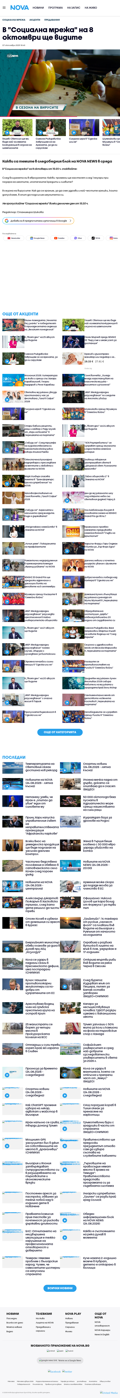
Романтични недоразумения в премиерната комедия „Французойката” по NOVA (40, 563)
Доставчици (81, 1381)
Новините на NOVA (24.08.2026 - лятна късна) (39, 783)
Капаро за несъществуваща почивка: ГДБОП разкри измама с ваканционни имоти (99, 1010)
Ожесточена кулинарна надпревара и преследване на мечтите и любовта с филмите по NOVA (40, 464)
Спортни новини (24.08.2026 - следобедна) (37, 1092)
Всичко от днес (14, 1322)
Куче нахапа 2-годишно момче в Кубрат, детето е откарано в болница (99, 1262)
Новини (38, 7)
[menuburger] (4, 7)
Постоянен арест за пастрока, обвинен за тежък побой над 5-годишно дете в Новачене (41, 1200)
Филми (68, 1331)
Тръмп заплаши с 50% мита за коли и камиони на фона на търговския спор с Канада (100, 1029)
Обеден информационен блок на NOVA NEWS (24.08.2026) (98, 1218)
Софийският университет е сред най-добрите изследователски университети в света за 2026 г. (100, 1052)
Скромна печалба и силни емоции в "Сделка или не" (38, 663)
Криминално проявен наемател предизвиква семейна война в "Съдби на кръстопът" (99, 531)
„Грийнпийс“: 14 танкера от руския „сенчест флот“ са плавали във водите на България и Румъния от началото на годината (100, 926)
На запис (73, 7)
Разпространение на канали (47, 1381)
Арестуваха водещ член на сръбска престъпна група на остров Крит (40, 1008)
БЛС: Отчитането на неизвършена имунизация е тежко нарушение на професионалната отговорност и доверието (40, 1240)
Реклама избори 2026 (25, 1381)
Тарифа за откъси (67, 1381)
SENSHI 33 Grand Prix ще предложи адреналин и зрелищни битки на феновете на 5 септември (39, 582)
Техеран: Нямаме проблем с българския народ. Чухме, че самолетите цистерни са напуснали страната (42, 1266)
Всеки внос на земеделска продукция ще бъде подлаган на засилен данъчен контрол (42, 848)
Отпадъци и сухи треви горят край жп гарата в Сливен (42, 1048)
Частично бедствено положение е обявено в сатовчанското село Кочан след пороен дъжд (42, 868)
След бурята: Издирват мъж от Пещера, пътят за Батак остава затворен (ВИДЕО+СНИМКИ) (96, 988)
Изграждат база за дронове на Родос (97, 819)
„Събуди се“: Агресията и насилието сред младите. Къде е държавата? (39, 513)
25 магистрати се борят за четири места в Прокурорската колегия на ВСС (39, 1031)
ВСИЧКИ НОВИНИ (60, 1288)
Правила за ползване (53, 1384)
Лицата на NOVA (45, 1322)
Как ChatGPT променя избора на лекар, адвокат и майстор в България (41, 1109)
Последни (11, 1318)
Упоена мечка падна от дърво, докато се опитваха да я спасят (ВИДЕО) (100, 784)
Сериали (70, 1327)
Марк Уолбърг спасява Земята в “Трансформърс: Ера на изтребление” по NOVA (39, 481)
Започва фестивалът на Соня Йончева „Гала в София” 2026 (40, 496)
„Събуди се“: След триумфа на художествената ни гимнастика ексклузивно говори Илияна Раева (40, 447)
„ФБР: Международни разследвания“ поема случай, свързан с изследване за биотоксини (39, 649)
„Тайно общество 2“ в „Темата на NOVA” (96, 478)
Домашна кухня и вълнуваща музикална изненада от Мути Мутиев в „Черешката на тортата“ (100, 599)
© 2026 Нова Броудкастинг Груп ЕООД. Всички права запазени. (26, 1392)
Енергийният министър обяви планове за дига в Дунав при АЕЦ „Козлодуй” (42, 947)
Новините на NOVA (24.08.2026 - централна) (39, 885)
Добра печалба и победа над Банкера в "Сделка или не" (100, 579)
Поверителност (23, 1384)
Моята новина (14, 1327)
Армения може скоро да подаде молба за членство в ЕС (98, 885)
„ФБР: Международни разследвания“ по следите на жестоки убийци (99, 395)
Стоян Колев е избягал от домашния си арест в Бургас (42, 922)
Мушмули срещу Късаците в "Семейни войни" (40, 596)
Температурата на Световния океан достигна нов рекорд (41, 767)
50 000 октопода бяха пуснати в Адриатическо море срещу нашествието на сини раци (99, 803)
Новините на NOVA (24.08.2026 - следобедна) (96, 1092)
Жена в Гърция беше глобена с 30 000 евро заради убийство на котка (99, 846)
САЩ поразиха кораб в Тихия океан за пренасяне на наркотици (99, 1109)
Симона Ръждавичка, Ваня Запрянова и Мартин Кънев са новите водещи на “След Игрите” (100, 632)
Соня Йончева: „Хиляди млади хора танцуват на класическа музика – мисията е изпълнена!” (98, 380)
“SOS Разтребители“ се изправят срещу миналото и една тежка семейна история (100, 447)
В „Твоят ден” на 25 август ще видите (39, 338)
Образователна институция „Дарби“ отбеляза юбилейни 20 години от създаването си (99, 616)
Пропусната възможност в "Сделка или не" (40, 713)
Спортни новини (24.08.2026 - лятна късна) (97, 767)
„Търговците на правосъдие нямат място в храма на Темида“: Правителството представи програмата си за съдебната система (98, 1174)
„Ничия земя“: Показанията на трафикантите (40, 545)
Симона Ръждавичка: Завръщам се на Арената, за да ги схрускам (41, 357)
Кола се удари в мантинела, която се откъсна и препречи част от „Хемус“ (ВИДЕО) (99, 1075)
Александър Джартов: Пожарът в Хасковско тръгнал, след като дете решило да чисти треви (42, 905)
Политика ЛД (38, 1384)
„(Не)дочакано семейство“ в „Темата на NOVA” (40, 528)
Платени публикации (93, 1384)
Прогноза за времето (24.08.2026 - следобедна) (41, 1071)
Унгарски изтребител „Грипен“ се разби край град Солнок (99, 1196)
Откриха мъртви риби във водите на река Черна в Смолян (99, 963)
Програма (55, 7)
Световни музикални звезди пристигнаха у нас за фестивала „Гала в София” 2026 (40, 397)
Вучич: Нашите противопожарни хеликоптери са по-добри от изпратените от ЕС (40, 986)
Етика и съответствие (73, 1384)
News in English (102, 1334)
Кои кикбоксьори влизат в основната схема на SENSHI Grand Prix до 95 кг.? (100, 513)
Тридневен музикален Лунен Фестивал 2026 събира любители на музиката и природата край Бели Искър (100, 683)
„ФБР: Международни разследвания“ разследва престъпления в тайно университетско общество (40, 616)
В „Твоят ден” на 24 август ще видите (99, 427)
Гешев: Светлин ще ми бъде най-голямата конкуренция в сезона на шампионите (101, 323)
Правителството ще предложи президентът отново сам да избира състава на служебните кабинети (99, 1147)
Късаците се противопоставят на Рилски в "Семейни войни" (98, 664)
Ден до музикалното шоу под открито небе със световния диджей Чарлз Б (99, 496)
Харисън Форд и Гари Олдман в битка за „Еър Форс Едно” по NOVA (101, 546)
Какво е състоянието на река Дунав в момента (99, 1234)
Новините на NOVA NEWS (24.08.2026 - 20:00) (96, 865)
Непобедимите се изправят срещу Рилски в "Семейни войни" (100, 715)
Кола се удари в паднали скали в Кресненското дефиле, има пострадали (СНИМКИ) (42, 966)
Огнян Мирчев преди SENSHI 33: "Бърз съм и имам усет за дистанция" (100, 340)
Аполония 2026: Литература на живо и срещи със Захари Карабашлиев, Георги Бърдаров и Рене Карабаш (40, 380)
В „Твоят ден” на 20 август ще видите (39, 680)
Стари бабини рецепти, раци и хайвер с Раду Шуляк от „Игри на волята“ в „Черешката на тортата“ (40, 430)
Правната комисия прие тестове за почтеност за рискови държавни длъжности (42, 1218)
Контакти (93, 1381)
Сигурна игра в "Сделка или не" (39, 410)
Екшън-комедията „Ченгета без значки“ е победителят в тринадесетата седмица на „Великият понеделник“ (40, 325)
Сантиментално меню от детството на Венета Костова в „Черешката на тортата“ (99, 700)
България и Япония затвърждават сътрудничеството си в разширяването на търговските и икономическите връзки (42, 1173)
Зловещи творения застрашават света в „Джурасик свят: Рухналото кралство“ (100, 464)
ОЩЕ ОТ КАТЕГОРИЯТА (60, 732)
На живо (91, 7)
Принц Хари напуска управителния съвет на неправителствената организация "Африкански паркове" (42, 825)
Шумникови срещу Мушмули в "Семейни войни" (100, 410)
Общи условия (105, 1381)
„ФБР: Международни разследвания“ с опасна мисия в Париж (38, 698)
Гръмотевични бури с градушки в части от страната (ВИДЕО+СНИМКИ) (98, 1127)
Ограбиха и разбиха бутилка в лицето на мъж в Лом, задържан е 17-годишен (99, 947)
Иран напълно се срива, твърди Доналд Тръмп (42, 1124)
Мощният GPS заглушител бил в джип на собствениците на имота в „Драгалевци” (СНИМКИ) (42, 1146)
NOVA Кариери (102, 1330)
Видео (9, 1331)
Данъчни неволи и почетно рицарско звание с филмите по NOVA (100, 563)
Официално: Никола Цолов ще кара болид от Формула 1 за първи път (99, 903)
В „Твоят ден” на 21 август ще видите (39, 629)
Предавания (71, 1322)
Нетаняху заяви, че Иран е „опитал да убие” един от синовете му (39, 801)
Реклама (11, 1381)
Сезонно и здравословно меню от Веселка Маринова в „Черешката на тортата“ (100, 647)
